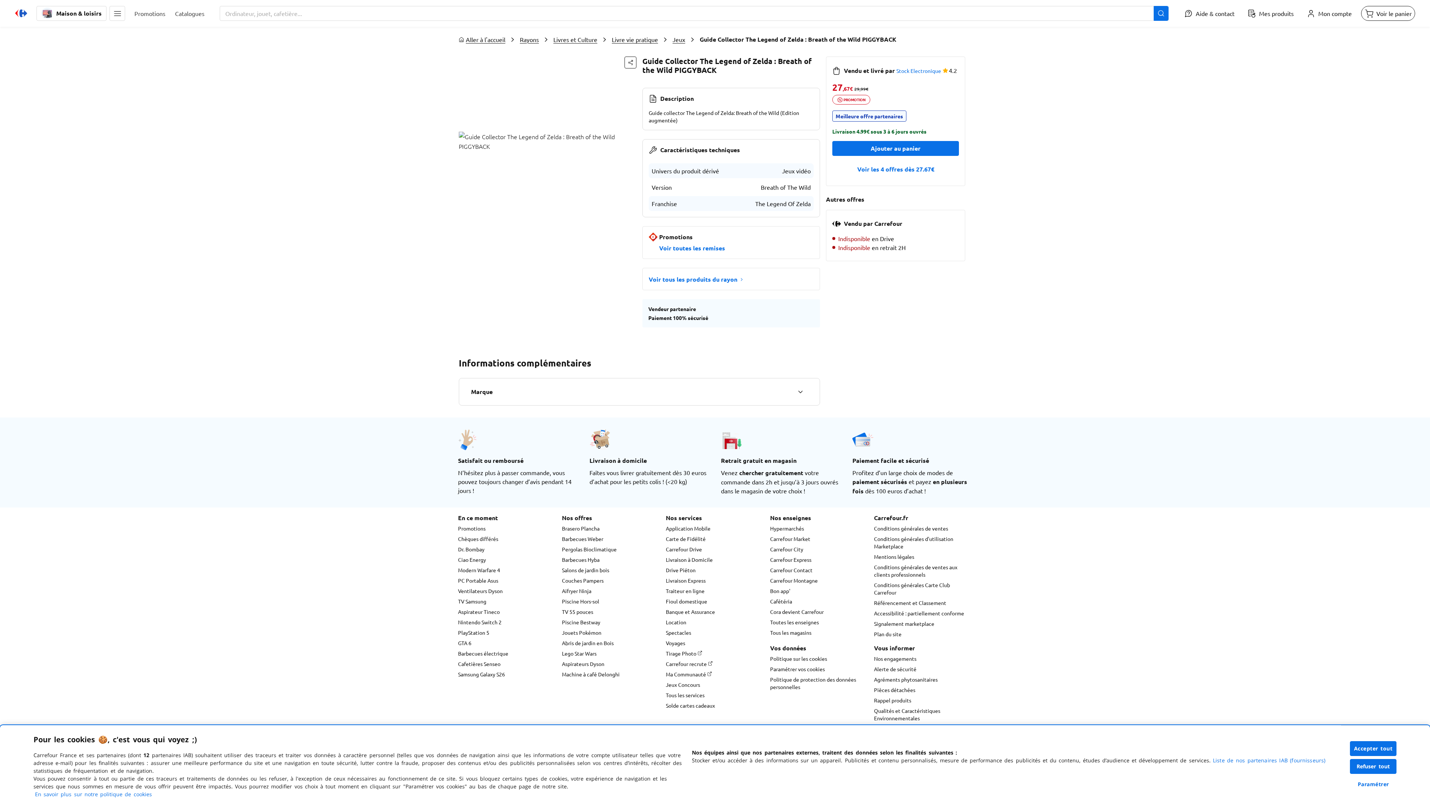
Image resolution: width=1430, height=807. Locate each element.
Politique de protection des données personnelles (813, 683)
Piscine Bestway (581, 622)
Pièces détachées (894, 689)
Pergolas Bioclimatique (589, 549)
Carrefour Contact (791, 570)
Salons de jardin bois (585, 570)
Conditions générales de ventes (911, 528)
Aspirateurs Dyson (583, 663)
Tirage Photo (681, 653)
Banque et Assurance (690, 611)
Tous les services (685, 695)
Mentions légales (894, 556)
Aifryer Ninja (576, 590)
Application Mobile (688, 528)
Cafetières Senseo (479, 663)
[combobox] (694, 13)
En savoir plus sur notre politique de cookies (93, 794)
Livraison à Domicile (689, 559)
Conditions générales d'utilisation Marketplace (913, 542)
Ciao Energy (472, 559)
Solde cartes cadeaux (690, 705)
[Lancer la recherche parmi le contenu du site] (1161, 13)
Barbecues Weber (582, 538)
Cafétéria (781, 601)
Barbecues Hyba (581, 559)
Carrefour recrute (687, 663)
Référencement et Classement (910, 602)
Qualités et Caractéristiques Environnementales (907, 714)
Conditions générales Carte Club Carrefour (912, 589)
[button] (117, 13)
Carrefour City (786, 549)
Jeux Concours (683, 684)
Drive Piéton (681, 570)
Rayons (529, 39)
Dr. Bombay (471, 549)
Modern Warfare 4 (479, 570)
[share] (630, 62)
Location (676, 622)
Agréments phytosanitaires (906, 679)
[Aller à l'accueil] (21, 13)
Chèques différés (478, 538)
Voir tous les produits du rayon (693, 279)
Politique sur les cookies (798, 658)
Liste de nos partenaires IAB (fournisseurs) (1269, 760)
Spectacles (678, 632)
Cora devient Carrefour (797, 611)
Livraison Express (686, 580)
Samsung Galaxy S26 (481, 674)
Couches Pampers (583, 580)
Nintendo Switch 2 (480, 622)
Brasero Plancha (581, 528)
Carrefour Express (790, 559)
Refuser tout (1373, 766)
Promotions (472, 528)
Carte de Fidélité (686, 538)
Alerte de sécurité (895, 669)
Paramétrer (1373, 784)
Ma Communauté (686, 674)
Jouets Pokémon (581, 632)
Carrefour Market (790, 538)
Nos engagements (895, 658)
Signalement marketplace (904, 623)
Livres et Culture (575, 39)
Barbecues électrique (483, 653)
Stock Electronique (918, 70)
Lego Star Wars (579, 653)
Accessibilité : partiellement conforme (919, 613)
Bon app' (780, 590)
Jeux (679, 39)
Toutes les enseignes (794, 622)
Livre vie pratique (635, 39)
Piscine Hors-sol (580, 601)
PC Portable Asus (478, 580)
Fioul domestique (686, 601)
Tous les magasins (790, 632)
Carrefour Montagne (794, 580)
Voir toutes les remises (692, 248)
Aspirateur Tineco (479, 611)
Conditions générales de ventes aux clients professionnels (915, 571)
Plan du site (888, 634)
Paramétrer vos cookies (797, 669)
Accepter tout (1373, 748)
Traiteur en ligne (685, 590)
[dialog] (715, 766)
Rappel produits (892, 700)
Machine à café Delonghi (591, 674)
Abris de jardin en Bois (588, 643)
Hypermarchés (787, 528)
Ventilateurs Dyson (480, 590)
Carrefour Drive (684, 549)
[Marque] (800, 391)
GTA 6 (464, 643)
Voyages (675, 643)
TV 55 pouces (577, 611)
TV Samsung (472, 601)
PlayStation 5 (473, 632)
